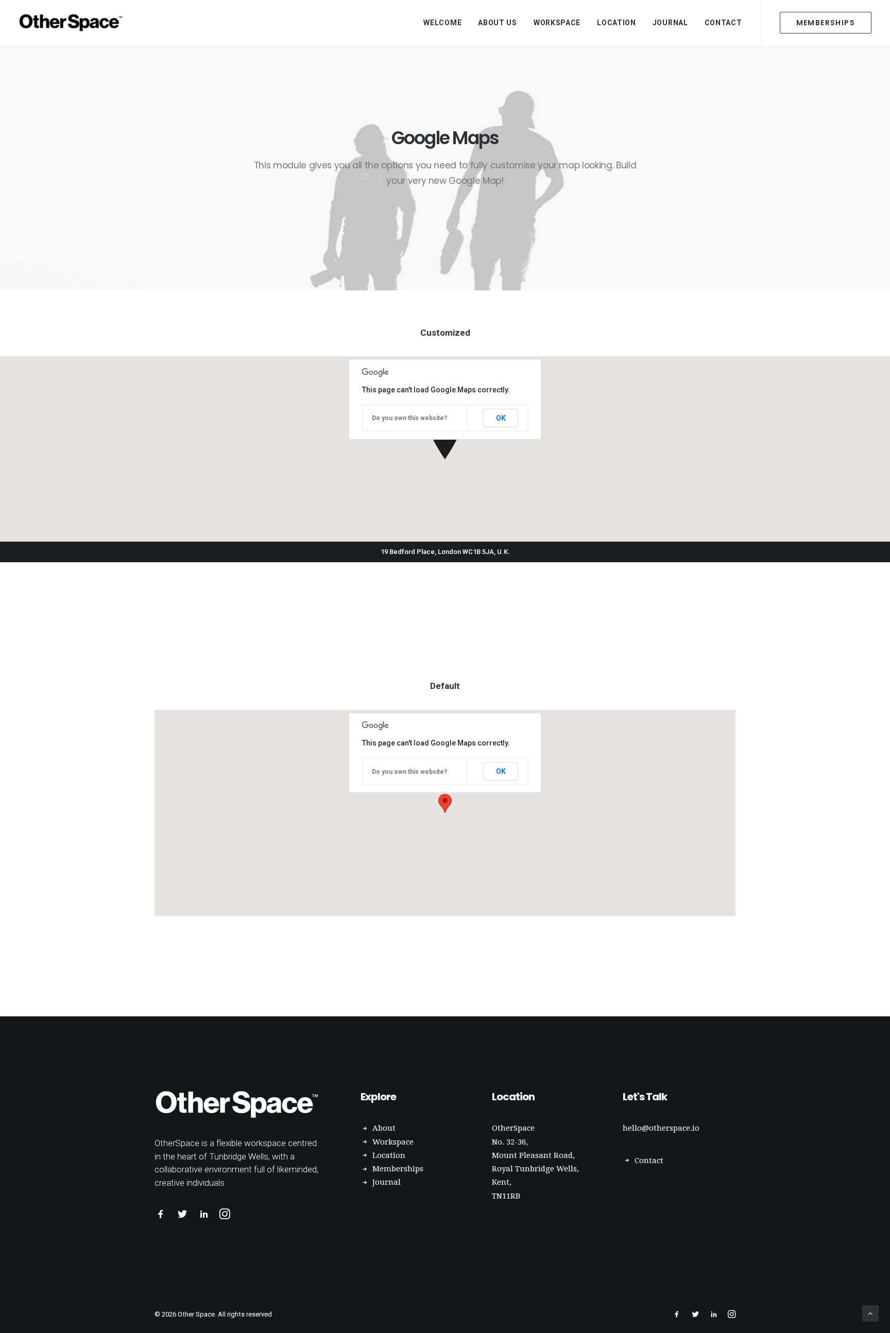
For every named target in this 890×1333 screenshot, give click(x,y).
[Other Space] (72, 22)
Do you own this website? (409, 418)
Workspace (557, 23)
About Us (497, 23)
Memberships (397, 1168)
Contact (723, 23)
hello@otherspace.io (661, 1128)
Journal (670, 23)
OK (501, 418)
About (384, 1128)
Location (616, 23)
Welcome (442, 23)
